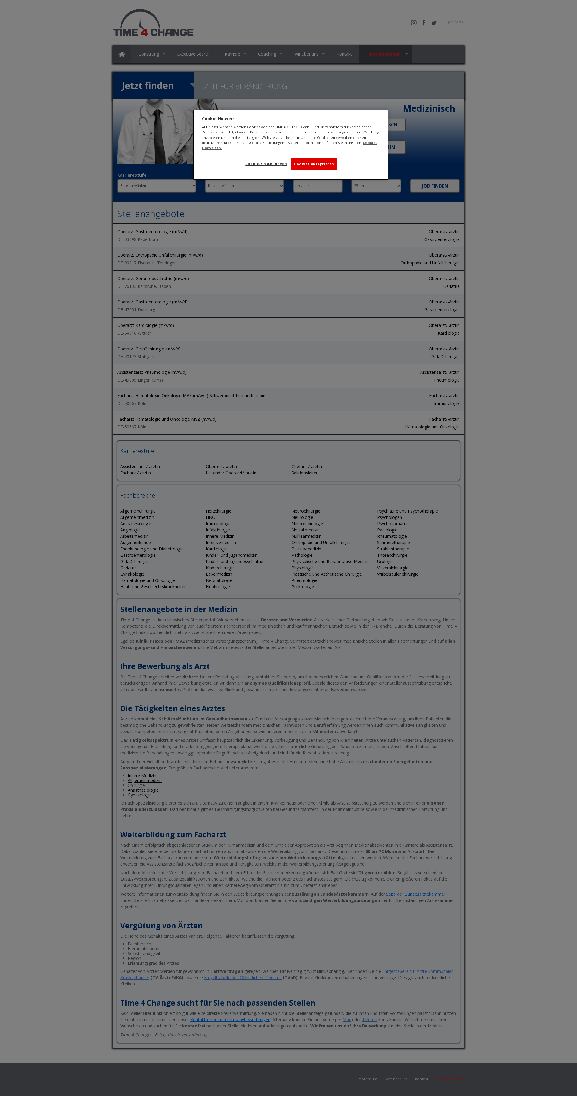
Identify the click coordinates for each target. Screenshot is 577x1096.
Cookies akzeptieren (314, 164)
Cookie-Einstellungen (266, 163)
